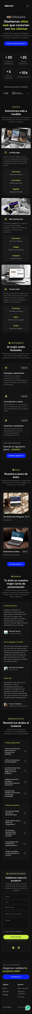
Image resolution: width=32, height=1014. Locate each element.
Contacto (21, 997)
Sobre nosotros (23, 988)
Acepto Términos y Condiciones (14, 931)
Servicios (6, 991)
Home (5, 988)
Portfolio (5, 995)
